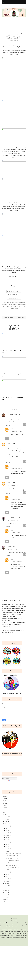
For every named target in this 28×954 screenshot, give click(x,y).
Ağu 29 (7, 826)
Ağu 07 (7, 876)
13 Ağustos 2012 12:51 (13, 446)
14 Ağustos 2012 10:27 (16, 561)
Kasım (6, 816)
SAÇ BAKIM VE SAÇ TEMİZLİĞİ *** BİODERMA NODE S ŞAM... (13, 860)
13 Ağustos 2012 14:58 (13, 520)
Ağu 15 (7, 846)
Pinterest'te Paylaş (15, 298)
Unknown (11, 443)
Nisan (6, 890)
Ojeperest (11, 546)
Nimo (13, 429)
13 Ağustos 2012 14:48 (13, 485)
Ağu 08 (7, 874)
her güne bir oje (14, 306)
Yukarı (23, 944)
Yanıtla (24, 424)
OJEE (11, 308)
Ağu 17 (7, 842)
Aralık (6, 814)
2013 (4, 810)
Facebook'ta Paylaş (14, 291)
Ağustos (7, 823)
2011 (4, 899)
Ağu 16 (7, 844)
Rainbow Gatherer (14, 517)
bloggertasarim (5, 943)
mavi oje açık (22, 306)
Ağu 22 (7, 837)
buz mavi (20, 302)
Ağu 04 (7, 881)
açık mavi (9, 302)
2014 (4, 807)
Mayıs (6, 888)
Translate (13, 781)
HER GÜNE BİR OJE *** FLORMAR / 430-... (13, 351)
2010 (4, 901)
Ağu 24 (7, 835)
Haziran (6, 885)
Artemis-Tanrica (14, 414)
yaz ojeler (15, 308)
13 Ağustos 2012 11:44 (13, 417)
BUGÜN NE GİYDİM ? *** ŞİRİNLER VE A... (13, 375)
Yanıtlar (8, 425)
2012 (4, 812)
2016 (4, 803)
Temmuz (7, 883)
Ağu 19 (7, 839)
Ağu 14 (7, 848)
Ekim (6, 819)
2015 (4, 805)
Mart (6, 892)
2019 (4, 796)
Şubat (6, 894)
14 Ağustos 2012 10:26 (16, 468)
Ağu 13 (7, 851)
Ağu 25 (7, 832)
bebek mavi (14, 302)
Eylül (6, 821)
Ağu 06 (7, 878)
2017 (4, 801)
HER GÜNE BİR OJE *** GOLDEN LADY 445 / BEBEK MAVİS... (13, 867)
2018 (4, 798)
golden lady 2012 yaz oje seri (11, 304)
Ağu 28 (7, 828)
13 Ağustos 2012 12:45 (16, 431)
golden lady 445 (22, 304)
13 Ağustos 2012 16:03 (13, 549)
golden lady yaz (6, 306)
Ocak (6, 897)
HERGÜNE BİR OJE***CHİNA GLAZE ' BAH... (14, 398)
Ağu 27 (7, 830)
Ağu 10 (7, 872)
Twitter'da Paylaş (15, 294)
